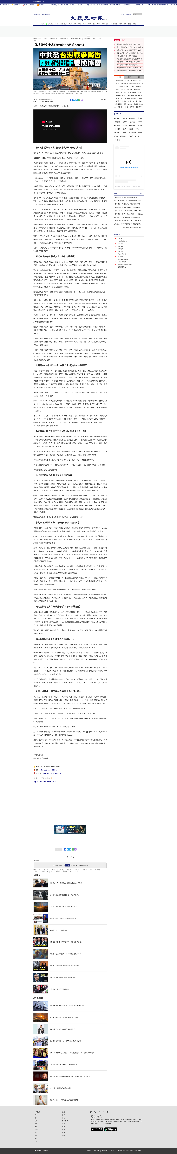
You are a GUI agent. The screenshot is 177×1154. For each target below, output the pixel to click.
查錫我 (131, 136)
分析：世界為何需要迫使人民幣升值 (128, 89)
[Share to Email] (82, 100)
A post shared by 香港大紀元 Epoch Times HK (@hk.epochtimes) (134, 186)
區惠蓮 (117, 140)
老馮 (140, 132)
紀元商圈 (128, 14)
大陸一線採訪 (122, 262)
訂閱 (78, 865)
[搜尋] (142, 14)
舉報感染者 (45, 871)
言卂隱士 (133, 132)
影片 (36, 1115)
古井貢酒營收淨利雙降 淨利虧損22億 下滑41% (129, 68)
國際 (75, 24)
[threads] (99, 1111)
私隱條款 (112, 1150)
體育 (125, 24)
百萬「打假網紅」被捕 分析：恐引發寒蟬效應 (129, 101)
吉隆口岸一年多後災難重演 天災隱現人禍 (129, 83)
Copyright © (120, 1150)
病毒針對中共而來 (76, 38)
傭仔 (124, 129)
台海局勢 (120, 243)
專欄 (89, 24)
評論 (94, 24)
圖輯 (63, 1135)
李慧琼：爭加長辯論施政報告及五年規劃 (128, 44)
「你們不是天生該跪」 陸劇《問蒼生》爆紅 (129, 87)
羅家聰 (140, 122)
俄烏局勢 (120, 251)
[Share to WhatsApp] (79, 100)
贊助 (122, 14)
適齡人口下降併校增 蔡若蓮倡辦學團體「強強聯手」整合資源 (130, 53)
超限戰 (69, 870)
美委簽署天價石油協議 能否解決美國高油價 (129, 59)
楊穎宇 (132, 125)
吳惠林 (117, 132)
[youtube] (107, 1111)
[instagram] (91, 1111)
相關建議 (89, 1150)
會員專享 (50, 24)
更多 (137, 136)
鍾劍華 (125, 118)
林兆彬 (117, 129)
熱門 (61, 24)
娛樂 (134, 24)
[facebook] (95, 1111)
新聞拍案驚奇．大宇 (90, 38)
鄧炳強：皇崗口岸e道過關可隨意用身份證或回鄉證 (130, 96)
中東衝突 (120, 249)
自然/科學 (114, 24)
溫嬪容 (123, 136)
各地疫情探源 (64, 38)
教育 (129, 24)
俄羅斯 (58, 871)
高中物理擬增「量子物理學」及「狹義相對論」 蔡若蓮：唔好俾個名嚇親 (129, 47)
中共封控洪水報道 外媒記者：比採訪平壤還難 (129, 107)
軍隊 (71, 871)
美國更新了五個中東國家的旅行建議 (127, 65)
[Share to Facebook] (71, 100)
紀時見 (120, 238)
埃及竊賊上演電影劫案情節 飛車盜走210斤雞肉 (129, 104)
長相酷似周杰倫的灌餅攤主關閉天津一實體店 (130, 71)
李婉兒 (125, 132)
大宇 (40, 870)
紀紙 (120, 24)
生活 (98, 24)
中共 (76, 871)
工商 (63, 1138)
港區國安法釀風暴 (123, 259)
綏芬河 (54, 870)
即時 (56, 24)
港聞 (65, 24)
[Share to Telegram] (77, 100)
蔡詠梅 (140, 125)
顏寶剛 (125, 125)
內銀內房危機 (122, 254)
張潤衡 (131, 129)
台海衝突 (84, 870)
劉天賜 (132, 118)
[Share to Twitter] (74, 100)
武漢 (52, 871)
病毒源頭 (61, 870)
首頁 (42, 24)
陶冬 (116, 136)
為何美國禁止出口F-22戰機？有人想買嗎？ (129, 62)
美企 (91, 870)
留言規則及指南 (36, 860)
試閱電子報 (37, 14)
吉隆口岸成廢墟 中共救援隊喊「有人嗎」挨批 (129, 99)
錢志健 (117, 122)
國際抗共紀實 (53, 38)
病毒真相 (97, 870)
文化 (107, 24)
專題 (34, 40)
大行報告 (120, 256)
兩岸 (70, 24)
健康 (103, 24)
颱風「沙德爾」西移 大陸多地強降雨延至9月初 (129, 93)
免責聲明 (104, 1150)
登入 (67, 865)
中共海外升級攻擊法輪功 (125, 264)
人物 (36, 1141)
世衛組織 (76, 870)
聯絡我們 (96, 1150)
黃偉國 (117, 125)
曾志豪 (117, 118)
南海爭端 (120, 246)
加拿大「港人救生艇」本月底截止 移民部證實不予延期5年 (129, 81)
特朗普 (37, 871)
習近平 (65, 871)
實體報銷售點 (46, 14)
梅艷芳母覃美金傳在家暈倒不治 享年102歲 (129, 50)
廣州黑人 (46, 870)
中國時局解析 (37, 38)
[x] (103, 1111)
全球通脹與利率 (122, 241)
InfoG (84, 24)
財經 (79, 24)
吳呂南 (132, 122)
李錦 (137, 129)
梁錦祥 (125, 122)
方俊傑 (140, 118)
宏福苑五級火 (122, 267)
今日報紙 (37, 1112)
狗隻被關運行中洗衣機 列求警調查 (127, 56)
